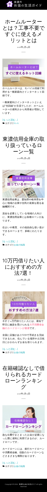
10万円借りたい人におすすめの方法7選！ (24, 266)
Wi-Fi (16, 123)
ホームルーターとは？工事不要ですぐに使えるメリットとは (23, 30)
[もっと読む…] (10, 119)
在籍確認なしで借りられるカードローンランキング (23, 377)
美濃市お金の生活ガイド (23, 4)
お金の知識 (19, 245)
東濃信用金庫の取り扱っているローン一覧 (24, 145)
